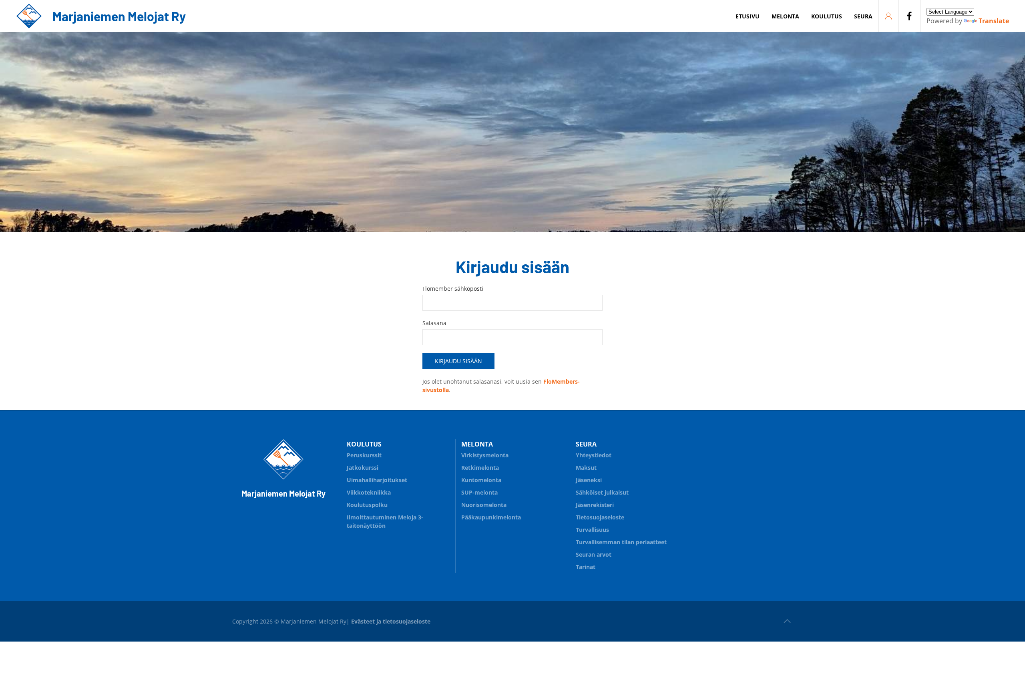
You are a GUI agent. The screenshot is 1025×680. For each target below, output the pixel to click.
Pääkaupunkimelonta (491, 517)
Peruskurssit (364, 455)
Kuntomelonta (481, 480)
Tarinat (585, 567)
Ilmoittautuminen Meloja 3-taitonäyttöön (385, 521)
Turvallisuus (592, 529)
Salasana (434, 323)
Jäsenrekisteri (595, 505)
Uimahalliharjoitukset (377, 480)
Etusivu (748, 16)
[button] (787, 621)
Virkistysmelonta (484, 455)
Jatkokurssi (362, 467)
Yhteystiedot (593, 455)
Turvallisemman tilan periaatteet (621, 542)
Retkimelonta (480, 467)
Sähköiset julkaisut (602, 492)
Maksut (586, 467)
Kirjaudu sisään (458, 361)
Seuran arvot (593, 554)
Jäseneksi (589, 480)
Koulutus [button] (826, 16)
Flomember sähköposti (452, 288)
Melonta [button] (785, 16)
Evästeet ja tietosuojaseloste (390, 621)
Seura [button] (863, 16)
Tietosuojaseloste (600, 517)
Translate (994, 20)
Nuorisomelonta (483, 505)
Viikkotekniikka (369, 492)
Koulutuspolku (367, 505)
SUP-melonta (479, 492)
